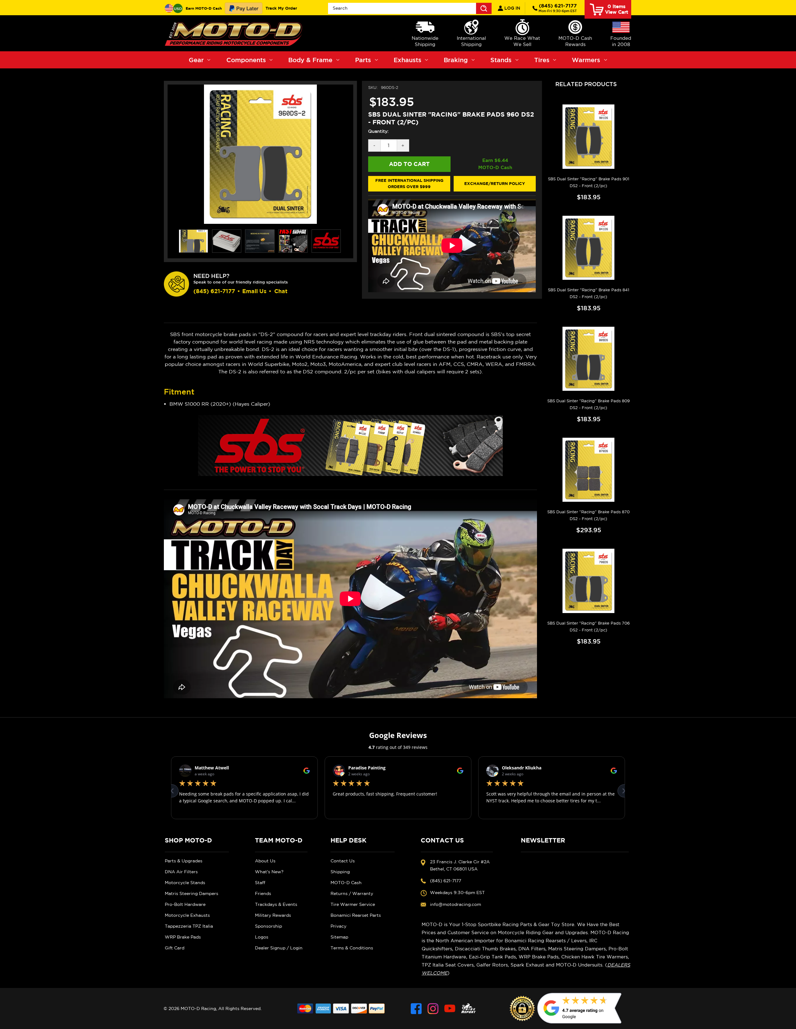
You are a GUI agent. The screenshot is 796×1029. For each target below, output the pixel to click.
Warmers (586, 59)
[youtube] (449, 1008)
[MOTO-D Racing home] (235, 33)
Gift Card (174, 947)
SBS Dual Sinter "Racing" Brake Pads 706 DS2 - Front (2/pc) (588, 626)
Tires (541, 59)
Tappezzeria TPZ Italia (189, 926)
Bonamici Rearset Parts (356, 915)
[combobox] (410, 8)
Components (246, 59)
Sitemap (339, 936)
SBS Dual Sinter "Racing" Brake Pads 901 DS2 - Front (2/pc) (588, 182)
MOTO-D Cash (346, 882)
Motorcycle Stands (185, 882)
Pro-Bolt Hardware (185, 904)
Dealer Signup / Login (279, 947)
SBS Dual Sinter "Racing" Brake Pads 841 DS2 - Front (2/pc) (588, 293)
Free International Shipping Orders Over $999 (409, 183)
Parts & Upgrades (183, 860)
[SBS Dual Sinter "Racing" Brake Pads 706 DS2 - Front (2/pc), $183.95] (588, 581)
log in (511, 8)
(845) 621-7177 (558, 8)
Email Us (254, 291)
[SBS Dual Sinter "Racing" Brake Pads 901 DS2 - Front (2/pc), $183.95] (588, 136)
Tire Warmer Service (353, 904)
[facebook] (416, 1008)
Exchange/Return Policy (494, 183)
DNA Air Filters (181, 871)
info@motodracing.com (455, 904)
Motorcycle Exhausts (187, 915)
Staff (260, 882)
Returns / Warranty (352, 893)
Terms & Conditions (352, 947)
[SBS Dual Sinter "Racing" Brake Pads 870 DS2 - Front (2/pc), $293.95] (588, 470)
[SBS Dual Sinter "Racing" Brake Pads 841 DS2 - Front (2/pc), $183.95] (588, 248)
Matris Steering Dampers (191, 893)
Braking (456, 59)
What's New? (269, 871)
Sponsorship (268, 926)
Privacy (338, 926)
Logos (261, 936)
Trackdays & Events (276, 904)
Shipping (340, 871)
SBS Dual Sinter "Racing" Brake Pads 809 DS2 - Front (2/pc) (588, 404)
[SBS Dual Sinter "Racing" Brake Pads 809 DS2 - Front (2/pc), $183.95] (588, 359)
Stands (500, 59)
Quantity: (378, 131)
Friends (263, 893)
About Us (265, 860)
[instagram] (433, 1008)
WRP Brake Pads (183, 936)
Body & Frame (310, 59)
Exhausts (407, 59)
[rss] (468, 1008)
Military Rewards (273, 915)
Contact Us (343, 860)
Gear (196, 59)
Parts (363, 59)
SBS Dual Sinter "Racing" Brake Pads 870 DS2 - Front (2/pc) (588, 515)
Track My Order (281, 8)
